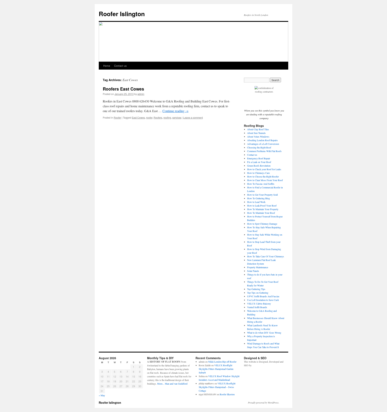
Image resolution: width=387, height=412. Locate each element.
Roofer (117, 117)
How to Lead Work (256, 201)
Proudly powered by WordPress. (263, 402)
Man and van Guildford (176, 383)
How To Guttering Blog (258, 198)
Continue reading (175, 111)
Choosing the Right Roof (259, 147)
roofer (149, 117)
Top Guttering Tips (256, 289)
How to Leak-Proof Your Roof (262, 205)
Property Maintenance (257, 267)
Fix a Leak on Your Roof (259, 162)
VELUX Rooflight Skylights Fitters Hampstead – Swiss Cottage (217, 387)
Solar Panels (253, 270)
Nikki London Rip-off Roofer (222, 361)
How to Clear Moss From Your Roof (265, 180)
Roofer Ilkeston (227, 394)
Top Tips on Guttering (257, 292)
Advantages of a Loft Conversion (263, 143)
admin (140, 94)
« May (102, 395)
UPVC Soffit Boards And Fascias (263, 296)
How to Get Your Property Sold (262, 194)
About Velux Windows (258, 136)
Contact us (120, 66)
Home (106, 66)
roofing (167, 117)
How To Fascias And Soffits (260, 183)
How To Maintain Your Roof (261, 212)
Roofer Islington (122, 13)
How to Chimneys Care (258, 172)
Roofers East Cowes (123, 89)
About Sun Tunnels (256, 133)
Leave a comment (193, 117)
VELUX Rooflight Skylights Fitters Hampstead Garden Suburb (216, 369)
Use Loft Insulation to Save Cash (263, 299)
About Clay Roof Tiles (258, 129)
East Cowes (138, 117)
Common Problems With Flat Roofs (264, 151)
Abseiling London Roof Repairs (262, 140)
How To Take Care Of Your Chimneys (265, 256)
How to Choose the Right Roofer (263, 176)
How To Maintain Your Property (262, 209)
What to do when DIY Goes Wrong (264, 332)
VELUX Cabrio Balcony (259, 303)
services (176, 117)
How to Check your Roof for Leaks (264, 169)
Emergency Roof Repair (258, 158)
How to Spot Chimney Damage (262, 223)
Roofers (158, 117)
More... (160, 383)
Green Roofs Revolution (258, 165)
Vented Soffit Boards (257, 307)
